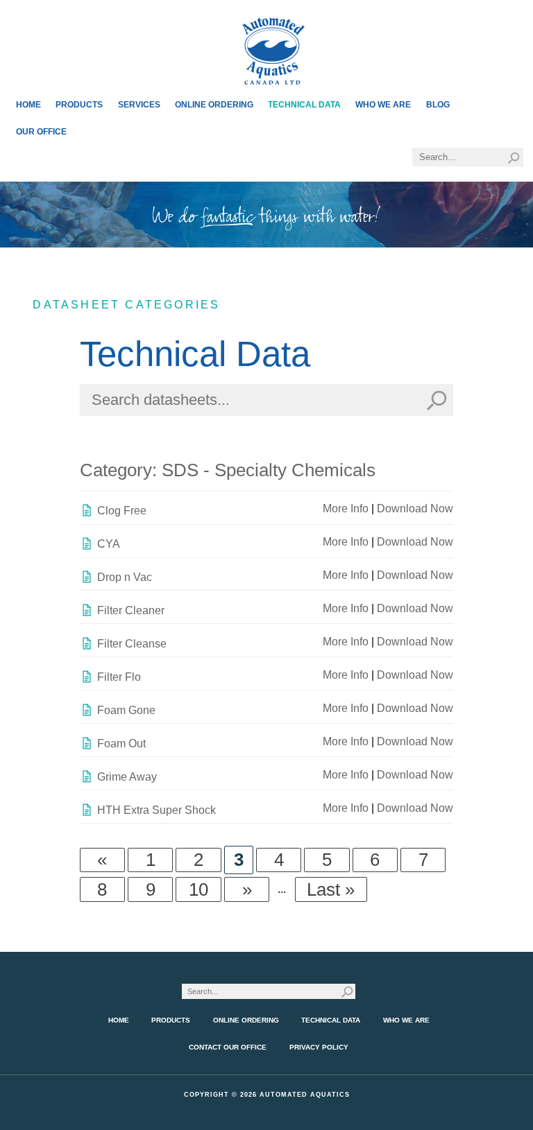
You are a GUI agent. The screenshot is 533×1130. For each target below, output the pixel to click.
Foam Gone (126, 710)
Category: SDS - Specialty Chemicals (227, 470)
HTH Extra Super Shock (156, 810)
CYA (108, 544)
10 (198, 889)
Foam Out (121, 743)
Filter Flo (119, 677)
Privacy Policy (318, 1047)
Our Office (41, 132)
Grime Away (127, 777)
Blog (438, 105)
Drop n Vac (124, 577)
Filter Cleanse (132, 644)
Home (28, 105)
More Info (346, 508)
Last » (330, 889)
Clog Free (121, 510)
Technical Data (304, 105)
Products (79, 105)
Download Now (415, 508)
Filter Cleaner (130, 610)
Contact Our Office (227, 1047)
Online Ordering (214, 105)
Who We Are (383, 105)
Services (139, 105)
